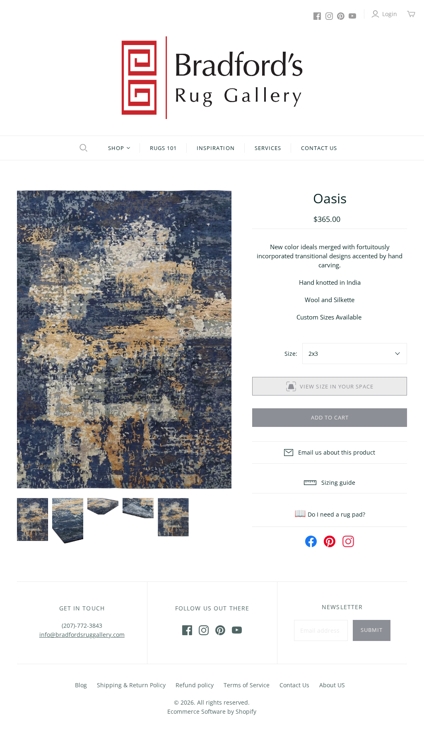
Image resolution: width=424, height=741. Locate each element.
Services (268, 148)
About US (332, 685)
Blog (81, 685)
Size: (290, 353)
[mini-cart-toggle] (411, 14)
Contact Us (319, 148)
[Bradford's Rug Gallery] (212, 77)
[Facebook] (317, 16)
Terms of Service (247, 685)
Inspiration (215, 148)
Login (389, 14)
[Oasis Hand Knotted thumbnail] (32, 519)
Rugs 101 (163, 148)
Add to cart (330, 417)
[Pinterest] (340, 16)
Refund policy (195, 685)
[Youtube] (352, 16)
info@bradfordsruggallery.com (82, 635)
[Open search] (82, 148)
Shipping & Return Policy (131, 685)
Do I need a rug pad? (329, 514)
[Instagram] (329, 16)
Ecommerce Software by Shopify (211, 711)
